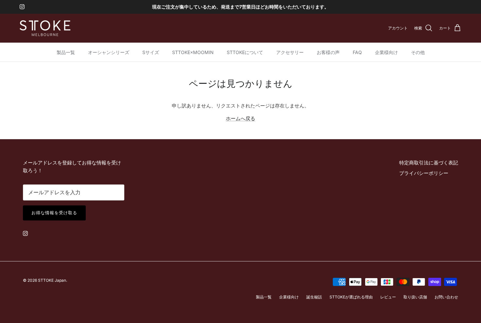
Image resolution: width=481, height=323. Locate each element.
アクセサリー (290, 52)
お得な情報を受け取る (54, 212)
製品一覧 (66, 52)
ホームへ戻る (240, 118)
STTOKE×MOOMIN (193, 52)
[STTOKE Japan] (45, 28)
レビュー (388, 296)
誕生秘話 (314, 296)
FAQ (357, 52)
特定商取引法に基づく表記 (428, 163)
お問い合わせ (446, 296)
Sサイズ (150, 52)
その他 (418, 52)
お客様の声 (328, 52)
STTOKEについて (245, 52)
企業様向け (386, 52)
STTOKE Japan (52, 280)
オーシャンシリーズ (108, 52)
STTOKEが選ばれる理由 (351, 296)
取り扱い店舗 (415, 296)
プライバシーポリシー (423, 173)
